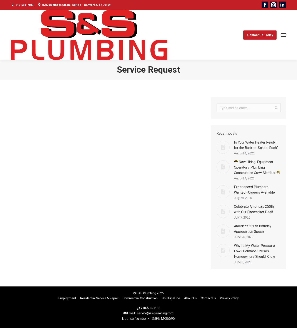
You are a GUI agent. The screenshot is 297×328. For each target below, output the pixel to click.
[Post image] (223, 147)
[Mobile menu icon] (283, 35)
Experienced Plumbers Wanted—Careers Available (254, 189)
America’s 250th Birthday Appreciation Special (252, 229)
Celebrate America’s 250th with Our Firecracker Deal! (254, 209)
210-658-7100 (24, 5)
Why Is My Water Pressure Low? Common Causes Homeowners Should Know (254, 251)
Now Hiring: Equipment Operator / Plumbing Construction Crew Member (255, 167)
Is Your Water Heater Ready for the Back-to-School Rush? (256, 145)
